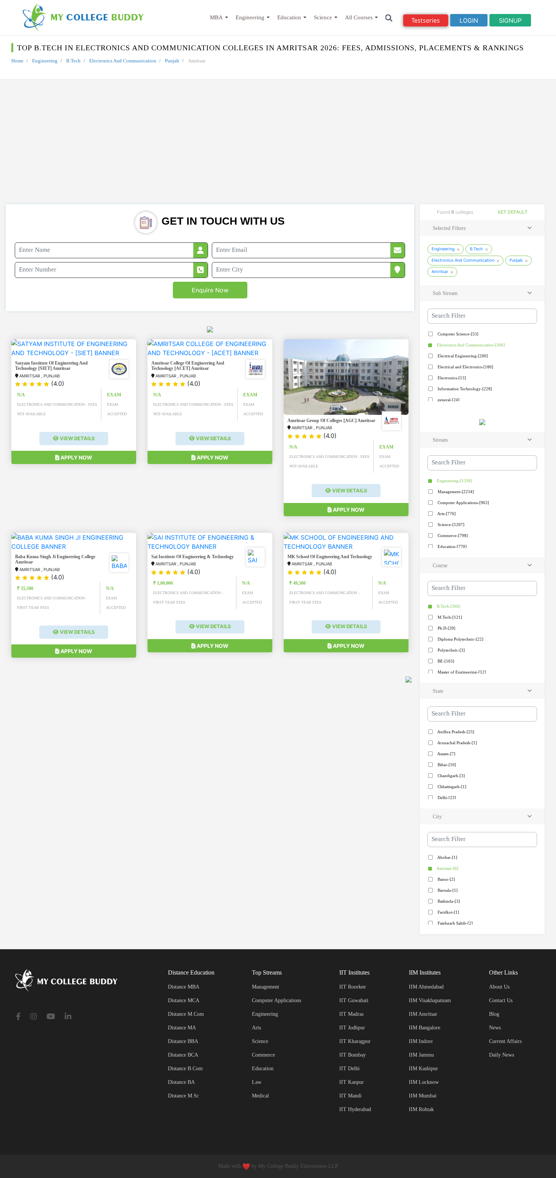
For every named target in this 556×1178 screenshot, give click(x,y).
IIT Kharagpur (355, 1041)
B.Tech (73, 61)
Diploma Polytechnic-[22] (459, 639)
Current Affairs (505, 1041)
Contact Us (501, 1000)
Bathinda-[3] (448, 901)
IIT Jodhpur (352, 1028)
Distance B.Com (185, 1068)
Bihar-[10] (446, 764)
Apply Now (75, 457)
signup (510, 20)
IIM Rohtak (421, 1109)
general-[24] (448, 399)
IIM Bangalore (424, 1028)
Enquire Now (210, 290)
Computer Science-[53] (457, 334)
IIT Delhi (349, 1068)
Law (256, 1082)
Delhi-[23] (446, 797)
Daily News (501, 1055)
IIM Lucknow (424, 1082)
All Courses (359, 17)
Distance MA (182, 1028)
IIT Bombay (352, 1055)
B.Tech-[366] (448, 606)
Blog (494, 1014)
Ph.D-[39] (445, 628)
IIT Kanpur (351, 1082)
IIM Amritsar (423, 1014)
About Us (499, 987)
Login (469, 20)
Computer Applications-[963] (462, 502)
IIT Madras (351, 1014)
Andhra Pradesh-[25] (455, 731)
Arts (256, 1028)
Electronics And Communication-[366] (470, 345)
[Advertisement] (278, 147)
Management (265, 987)
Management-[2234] (455, 491)
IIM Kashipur (423, 1068)
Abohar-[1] (446, 857)
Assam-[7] (445, 753)
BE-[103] (445, 661)
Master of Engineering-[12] (461, 672)
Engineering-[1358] (454, 480)
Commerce (263, 1055)
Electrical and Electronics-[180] (464, 367)
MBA (216, 17)
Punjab (172, 61)
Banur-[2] (445, 879)
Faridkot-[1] (447, 912)
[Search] (389, 17)
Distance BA (181, 1082)
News (495, 1028)
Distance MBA (183, 987)
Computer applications (276, 1000)
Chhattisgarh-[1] (451, 786)
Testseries (426, 20)
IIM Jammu (421, 1055)
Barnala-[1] (447, 890)
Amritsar (440, 271)
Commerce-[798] (452, 535)
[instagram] (33, 1017)
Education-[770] (451, 546)
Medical (260, 1096)
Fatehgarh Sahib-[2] (454, 923)
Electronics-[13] (451, 378)
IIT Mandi (350, 1096)
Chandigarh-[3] (450, 775)
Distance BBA (183, 1041)
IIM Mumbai (422, 1096)
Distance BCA (183, 1055)
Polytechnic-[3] (450, 650)
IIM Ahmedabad (426, 987)
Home (17, 61)
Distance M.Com (186, 1014)
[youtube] (51, 1017)
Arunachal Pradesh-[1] (456, 742)
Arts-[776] (446, 513)
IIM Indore (421, 1041)
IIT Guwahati (353, 1000)
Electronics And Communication (122, 61)
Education (289, 17)
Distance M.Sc (183, 1096)
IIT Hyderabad (355, 1109)
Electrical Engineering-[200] (462, 356)
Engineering (250, 17)
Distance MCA (183, 1000)
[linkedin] (68, 1017)
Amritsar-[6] (447, 868)
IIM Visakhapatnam (430, 1000)
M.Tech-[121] (449, 617)
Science (323, 17)
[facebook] (18, 1017)
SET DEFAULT (513, 212)
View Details (77, 438)
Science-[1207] (450, 524)
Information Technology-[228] (464, 388)
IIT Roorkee (352, 987)
